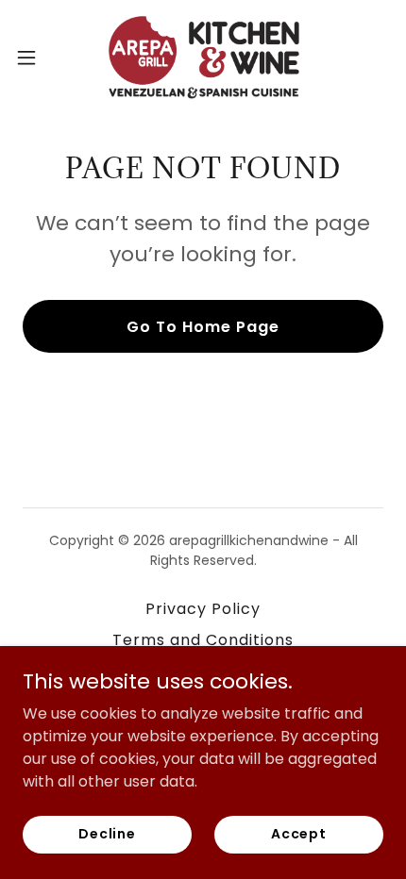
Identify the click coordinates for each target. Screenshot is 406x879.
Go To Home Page (203, 327)
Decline (107, 833)
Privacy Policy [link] (203, 609)
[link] (203, 57)
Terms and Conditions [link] (203, 640)
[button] (37, 57)
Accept (299, 833)
